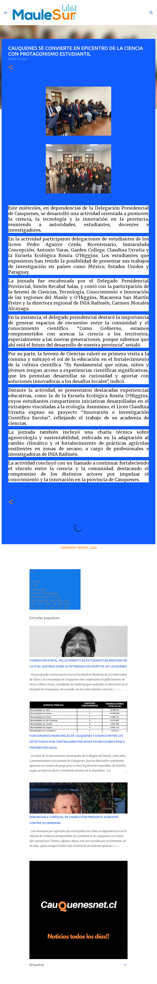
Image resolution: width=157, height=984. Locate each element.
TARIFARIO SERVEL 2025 (78, 548)
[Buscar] (151, 13)
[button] (10, 67)
